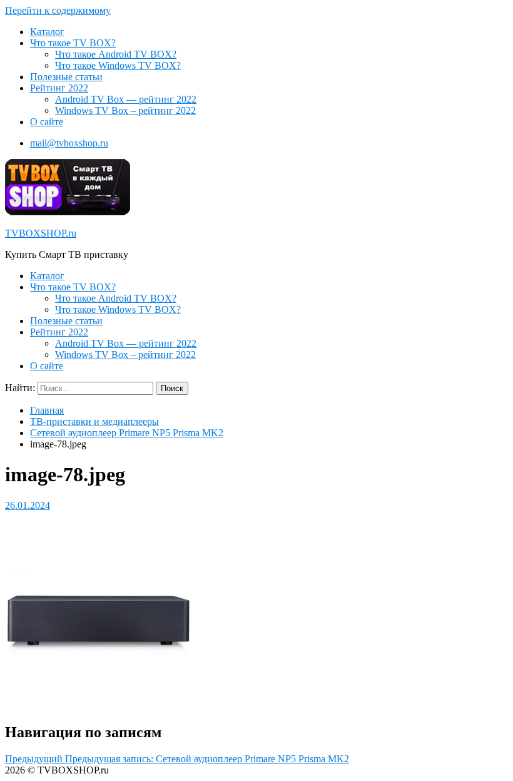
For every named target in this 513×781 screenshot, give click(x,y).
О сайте (46, 121)
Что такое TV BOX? (73, 43)
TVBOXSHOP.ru (40, 233)
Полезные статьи (66, 76)
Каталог (47, 31)
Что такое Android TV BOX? (115, 54)
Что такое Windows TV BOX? (118, 65)
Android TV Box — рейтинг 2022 (125, 99)
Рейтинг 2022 (59, 88)
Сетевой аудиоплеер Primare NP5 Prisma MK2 (126, 432)
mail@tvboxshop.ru (69, 143)
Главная (47, 410)
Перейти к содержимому (58, 10)
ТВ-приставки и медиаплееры (94, 421)
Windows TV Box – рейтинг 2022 (125, 110)
